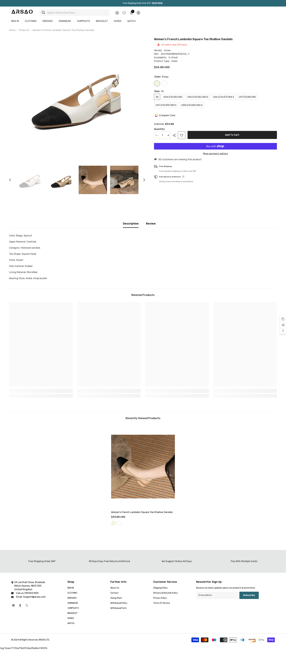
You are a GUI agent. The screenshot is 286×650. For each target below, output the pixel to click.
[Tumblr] (20, 605)
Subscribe (249, 595)
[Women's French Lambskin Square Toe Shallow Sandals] (143, 466)
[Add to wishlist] (181, 135)
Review (151, 223)
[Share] (175, 135)
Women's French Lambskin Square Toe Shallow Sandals (142, 512)
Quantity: (159, 129)
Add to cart (232, 134)
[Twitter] (27, 605)
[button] (10, 180)
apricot (119, 523)
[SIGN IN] (117, 12)
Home (12, 30)
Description (131, 223)
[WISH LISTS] (124, 12)
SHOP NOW (157, 3)
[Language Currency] (138, 12)
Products (24, 30)
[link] (41, 391)
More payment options (215, 153)
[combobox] (77, 12)
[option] (77, 96)
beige (113, 523)
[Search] (74, 12)
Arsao (167, 50)
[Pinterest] (13, 605)
